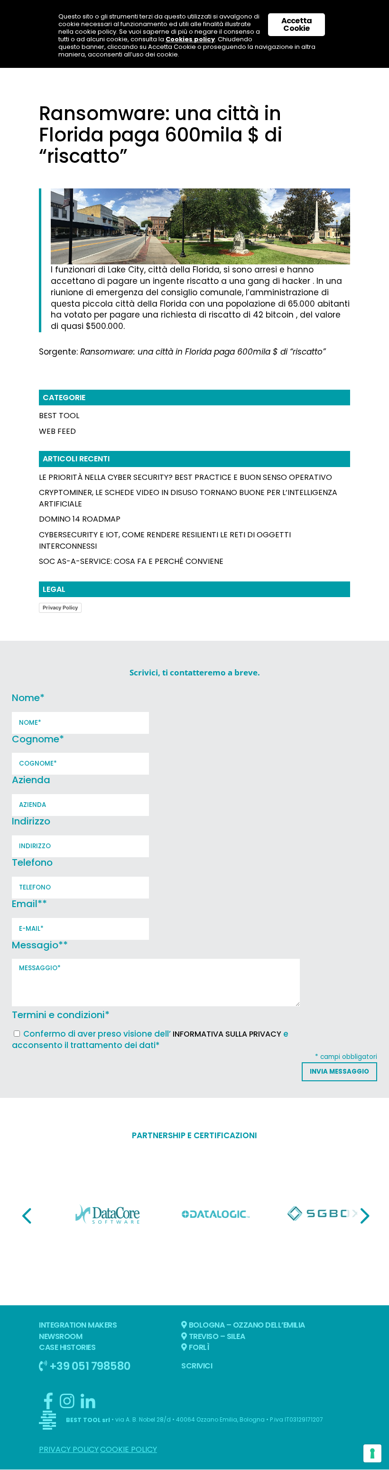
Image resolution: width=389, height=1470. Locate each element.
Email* (29, 903)
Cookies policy (190, 39)
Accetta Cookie (296, 24)
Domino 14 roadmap (79, 519)
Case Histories (67, 1347)
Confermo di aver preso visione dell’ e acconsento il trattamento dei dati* (150, 1039)
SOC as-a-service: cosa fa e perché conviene (131, 561)
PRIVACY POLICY (69, 1449)
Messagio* (40, 945)
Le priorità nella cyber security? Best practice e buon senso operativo (185, 477)
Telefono (32, 862)
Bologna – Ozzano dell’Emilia (246, 1325)
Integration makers (78, 1325)
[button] (26, 1215)
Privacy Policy (60, 607)
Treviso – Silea (216, 1336)
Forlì (198, 1347)
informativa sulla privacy (227, 1034)
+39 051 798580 (89, 1365)
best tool (59, 415)
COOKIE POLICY (128, 1449)
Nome (28, 697)
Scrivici (196, 1365)
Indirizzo (31, 821)
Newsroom (60, 1336)
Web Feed (57, 431)
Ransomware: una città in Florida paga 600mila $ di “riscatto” (202, 351)
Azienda (31, 779)
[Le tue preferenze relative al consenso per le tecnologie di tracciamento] (372, 1453)
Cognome (38, 739)
